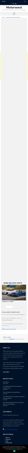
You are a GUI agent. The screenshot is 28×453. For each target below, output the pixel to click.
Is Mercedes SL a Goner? (8, 301)
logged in (11, 339)
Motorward (14, 7)
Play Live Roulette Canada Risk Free (11, 392)
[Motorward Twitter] (14, 3)
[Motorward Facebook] (12, 3)
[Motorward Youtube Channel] (16, 3)
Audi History (6, 382)
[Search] (25, 1)
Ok (14, 451)
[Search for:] (6, 1)
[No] (26, 449)
